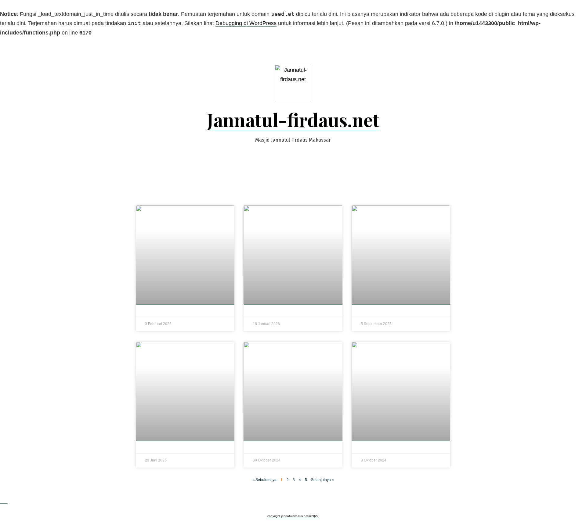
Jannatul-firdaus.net (293, 119)
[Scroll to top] (4, 500)
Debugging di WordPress (246, 23)
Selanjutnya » (322, 480)
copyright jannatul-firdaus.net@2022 (293, 516)
